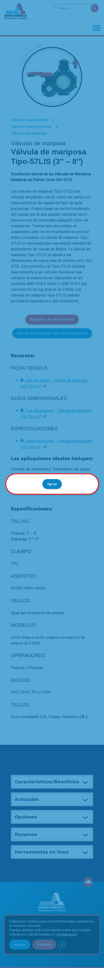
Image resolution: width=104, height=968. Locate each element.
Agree (52, 484)
